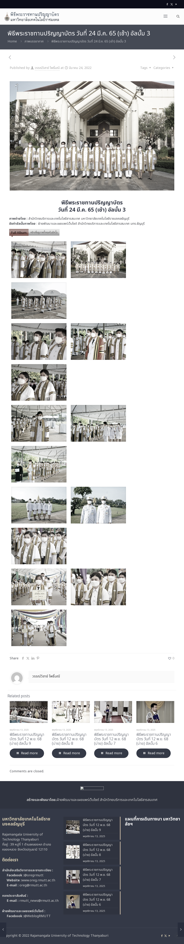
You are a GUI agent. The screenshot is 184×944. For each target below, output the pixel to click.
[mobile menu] (165, 16)
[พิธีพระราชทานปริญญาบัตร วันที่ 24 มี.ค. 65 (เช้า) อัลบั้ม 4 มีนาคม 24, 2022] (181, 930)
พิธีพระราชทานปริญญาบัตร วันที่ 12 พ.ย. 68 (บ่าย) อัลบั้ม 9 (27, 739)
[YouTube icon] (176, 4)
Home (12, 41)
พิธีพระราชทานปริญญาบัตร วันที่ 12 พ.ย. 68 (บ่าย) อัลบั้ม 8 (69, 739)
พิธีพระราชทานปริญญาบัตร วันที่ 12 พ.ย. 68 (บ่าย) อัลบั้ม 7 (111, 739)
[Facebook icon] (167, 4)
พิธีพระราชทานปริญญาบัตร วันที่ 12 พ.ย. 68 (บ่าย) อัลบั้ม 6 (153, 739)
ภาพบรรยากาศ (34, 41)
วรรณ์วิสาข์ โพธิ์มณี (47, 68)
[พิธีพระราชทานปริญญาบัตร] (32, 16)
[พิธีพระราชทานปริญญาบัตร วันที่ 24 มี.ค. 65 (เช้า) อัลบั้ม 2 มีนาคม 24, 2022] (3, 930)
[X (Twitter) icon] (171, 4)
